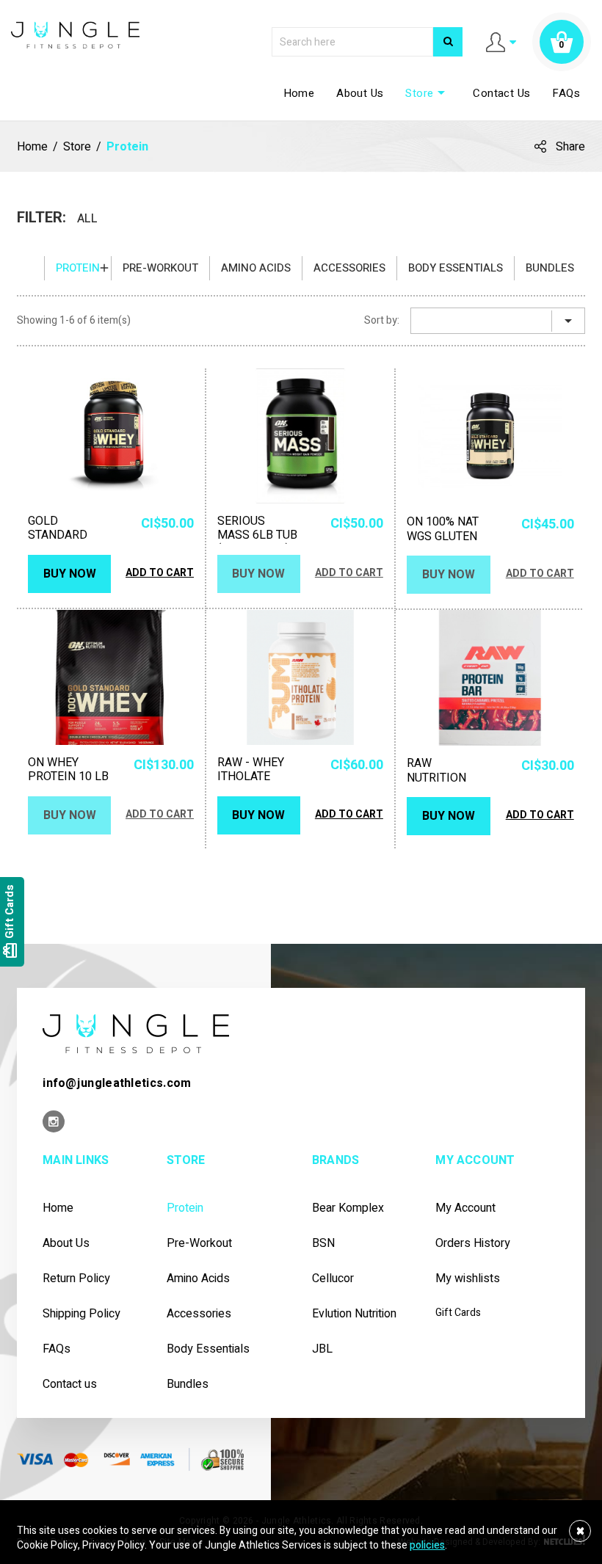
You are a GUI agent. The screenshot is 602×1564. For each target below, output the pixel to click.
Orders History (472, 1243)
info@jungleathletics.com (117, 1083)
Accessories (349, 268)
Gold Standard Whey (57, 535)
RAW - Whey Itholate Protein (250, 777)
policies (427, 1545)
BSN (323, 1243)
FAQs (566, 93)
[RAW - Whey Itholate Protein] (300, 677)
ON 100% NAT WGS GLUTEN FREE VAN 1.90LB (443, 543)
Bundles (550, 268)
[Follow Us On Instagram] (54, 1123)
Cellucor (333, 1278)
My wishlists (467, 1278)
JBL (322, 1349)
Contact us (70, 1384)
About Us (359, 93)
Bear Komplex (348, 1208)
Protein (78, 268)
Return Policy (76, 1278)
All (87, 218)
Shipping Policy (81, 1314)
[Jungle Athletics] (75, 34)
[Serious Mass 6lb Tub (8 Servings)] (300, 435)
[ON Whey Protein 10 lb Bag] (111, 677)
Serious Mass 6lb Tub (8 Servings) (257, 535)
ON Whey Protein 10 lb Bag (68, 777)
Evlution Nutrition (354, 1314)
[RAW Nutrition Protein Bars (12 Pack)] (490, 678)
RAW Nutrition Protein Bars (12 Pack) (447, 785)
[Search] (448, 42)
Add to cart (160, 573)
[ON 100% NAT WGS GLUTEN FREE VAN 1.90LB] (490, 436)
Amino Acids (256, 268)
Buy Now (69, 574)
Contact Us (501, 93)
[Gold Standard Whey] (111, 435)
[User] (501, 41)
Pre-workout (160, 268)
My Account (465, 1208)
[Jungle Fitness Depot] (136, 1033)
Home (299, 93)
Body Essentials (455, 268)
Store (427, 93)
